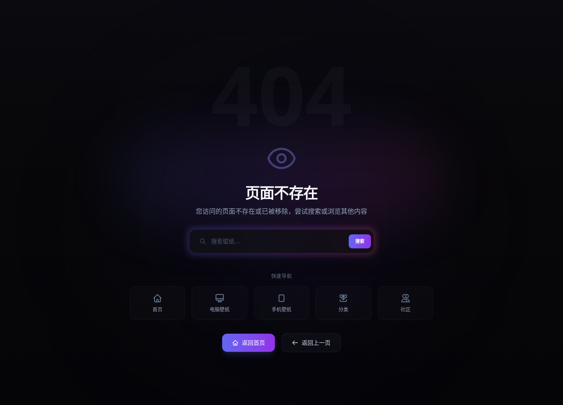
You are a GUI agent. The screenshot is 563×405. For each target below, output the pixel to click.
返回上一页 (316, 342)
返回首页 (253, 342)
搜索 (359, 241)
